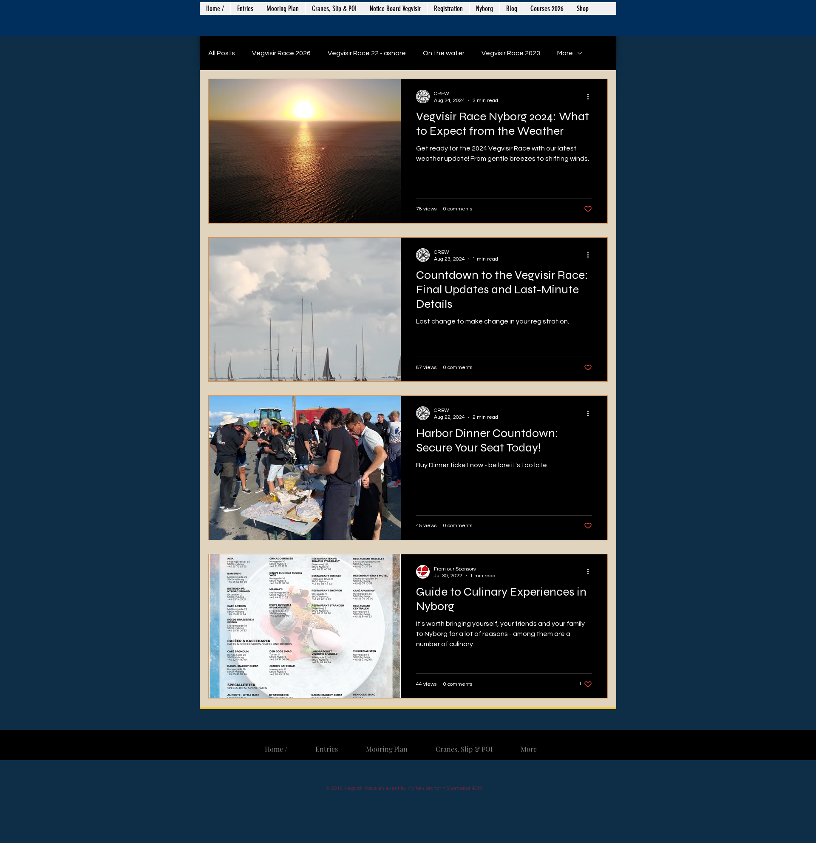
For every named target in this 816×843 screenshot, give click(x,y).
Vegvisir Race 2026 (281, 53)
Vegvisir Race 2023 (511, 53)
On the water (444, 53)
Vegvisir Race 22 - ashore (367, 53)
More (565, 53)
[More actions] (591, 96)
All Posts (221, 53)
